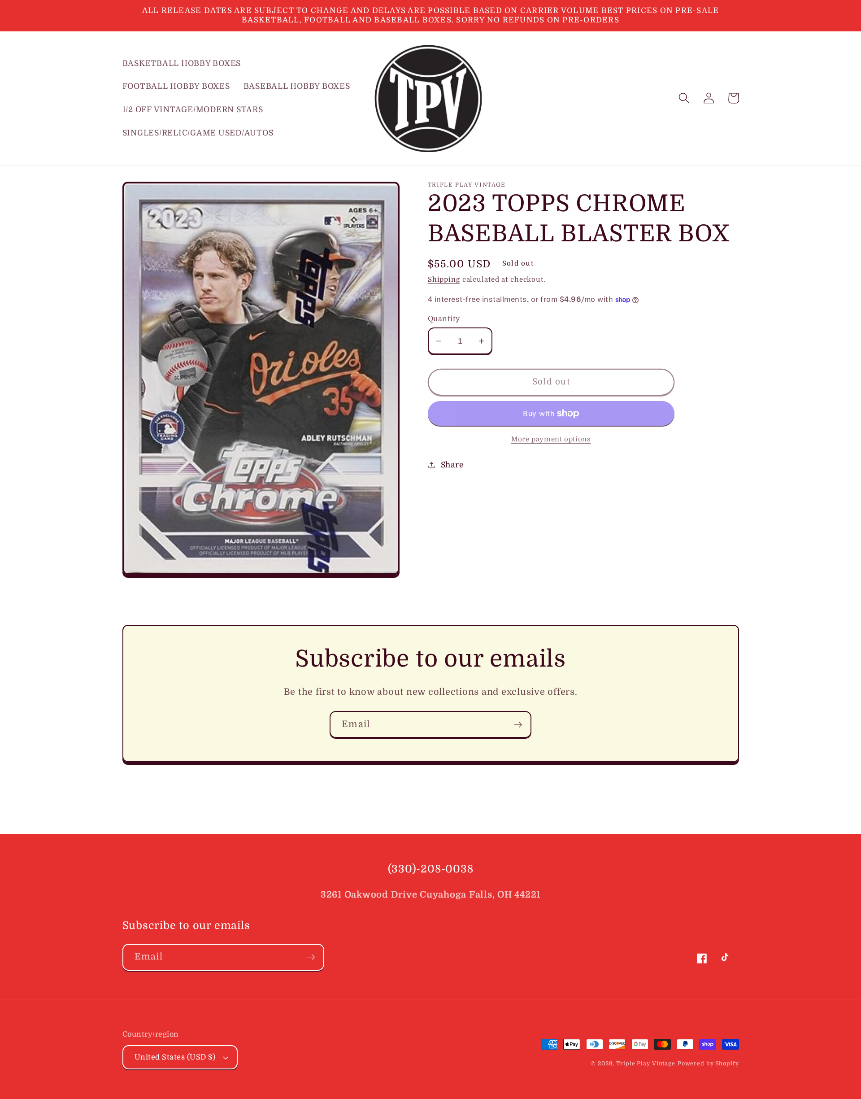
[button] (684, 98)
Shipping (444, 279)
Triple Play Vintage (645, 1063)
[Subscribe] (518, 724)
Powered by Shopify (708, 1063)
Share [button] (452, 464)
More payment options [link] (551, 439)
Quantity (444, 318)
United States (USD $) (175, 1057)
